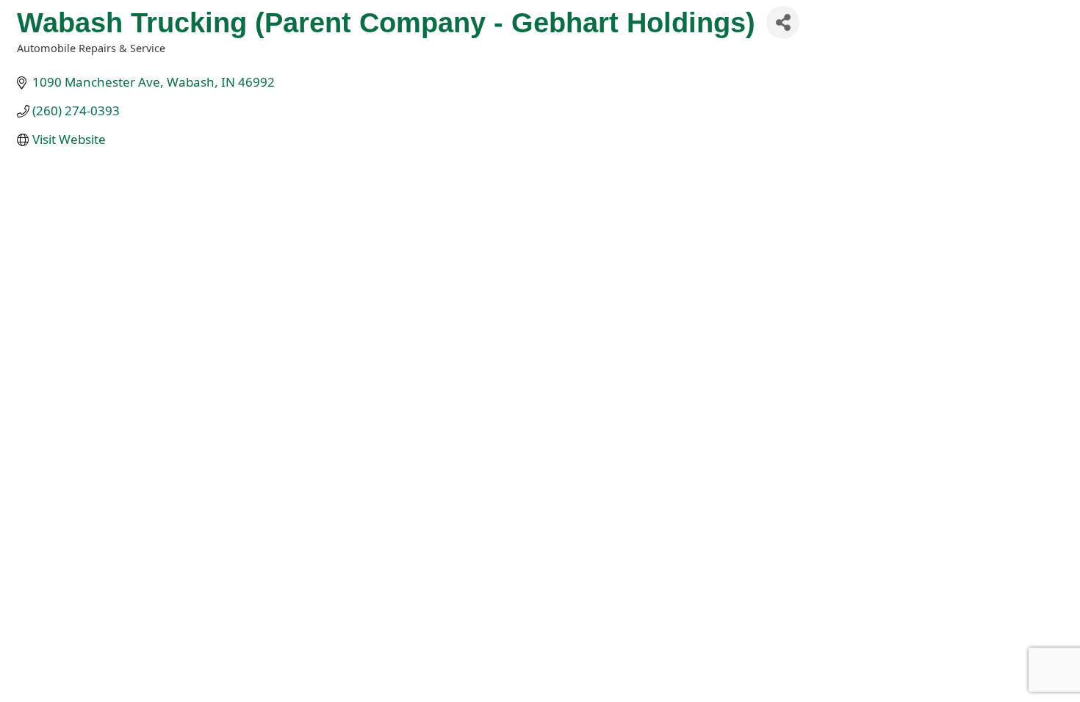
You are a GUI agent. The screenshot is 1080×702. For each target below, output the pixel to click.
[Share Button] (782, 22)
